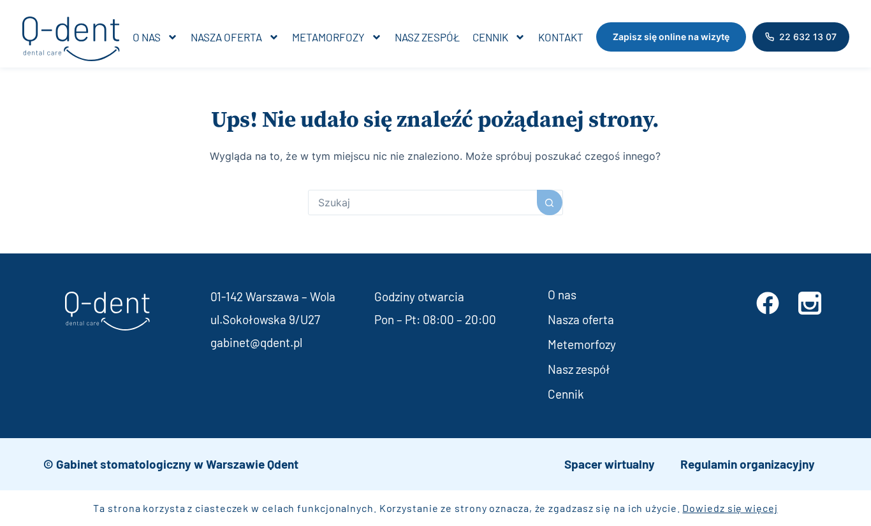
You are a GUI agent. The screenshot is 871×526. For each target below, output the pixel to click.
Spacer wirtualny (609, 464)
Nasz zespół (427, 37)
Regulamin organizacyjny (747, 464)
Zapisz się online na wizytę (671, 36)
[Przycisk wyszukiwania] (549, 202)
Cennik (490, 37)
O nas (147, 37)
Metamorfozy (328, 37)
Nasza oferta (226, 37)
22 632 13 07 (808, 36)
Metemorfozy (582, 344)
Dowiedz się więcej (729, 508)
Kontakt (560, 37)
